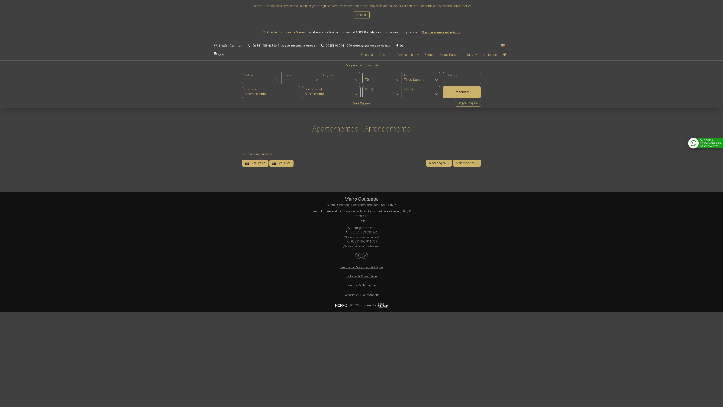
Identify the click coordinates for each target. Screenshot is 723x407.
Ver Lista (284, 163)
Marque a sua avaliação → (441, 32)
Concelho (289, 75)
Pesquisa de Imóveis (359, 65)
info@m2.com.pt (230, 45)
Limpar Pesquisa (468, 103)
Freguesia (329, 75)
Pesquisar (462, 92)
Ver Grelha (258, 163)
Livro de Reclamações (362, 285)
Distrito (248, 75)
